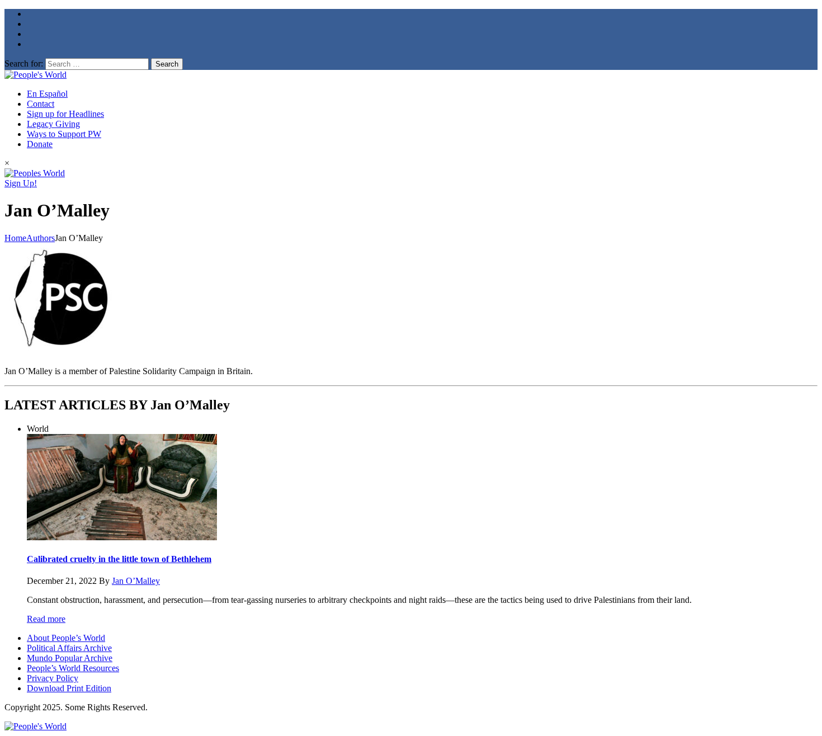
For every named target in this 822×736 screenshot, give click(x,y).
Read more (46, 619)
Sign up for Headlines (65, 114)
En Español (47, 93)
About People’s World (66, 638)
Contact (40, 103)
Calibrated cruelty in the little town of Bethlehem (119, 559)
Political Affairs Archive (69, 648)
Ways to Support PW (64, 134)
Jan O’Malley (136, 581)
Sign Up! (20, 183)
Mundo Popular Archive (69, 658)
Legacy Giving (53, 124)
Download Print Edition (69, 688)
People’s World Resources (73, 668)
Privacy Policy (52, 678)
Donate (40, 144)
